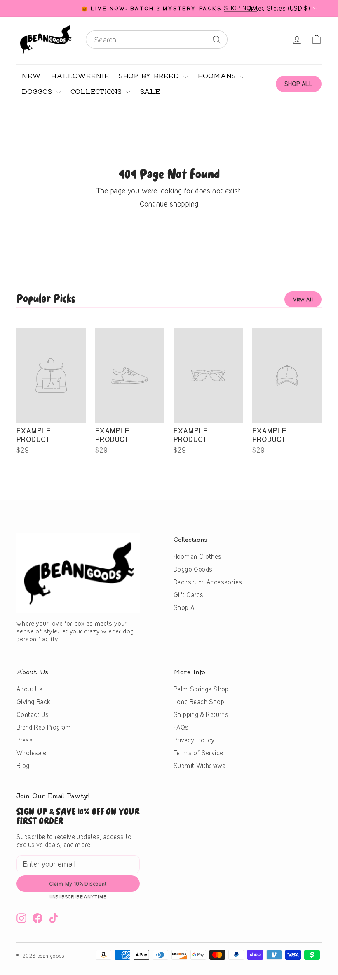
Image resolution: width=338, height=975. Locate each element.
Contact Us (32, 715)
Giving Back (33, 702)
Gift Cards (188, 595)
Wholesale (31, 753)
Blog (23, 766)
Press (24, 740)
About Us (29, 689)
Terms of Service (198, 753)
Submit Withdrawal (200, 766)
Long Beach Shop (199, 702)
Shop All (186, 608)
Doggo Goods (193, 569)
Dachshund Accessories (208, 582)
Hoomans (217, 76)
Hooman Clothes (198, 557)
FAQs (181, 727)
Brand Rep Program (43, 727)
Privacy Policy (194, 740)
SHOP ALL (298, 83)
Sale (150, 92)
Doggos (37, 92)
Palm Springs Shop (201, 689)
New (31, 76)
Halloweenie (80, 76)
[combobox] (157, 39)
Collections (97, 92)
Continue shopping (169, 204)
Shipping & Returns (201, 715)
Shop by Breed (150, 76)
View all (303, 299)
